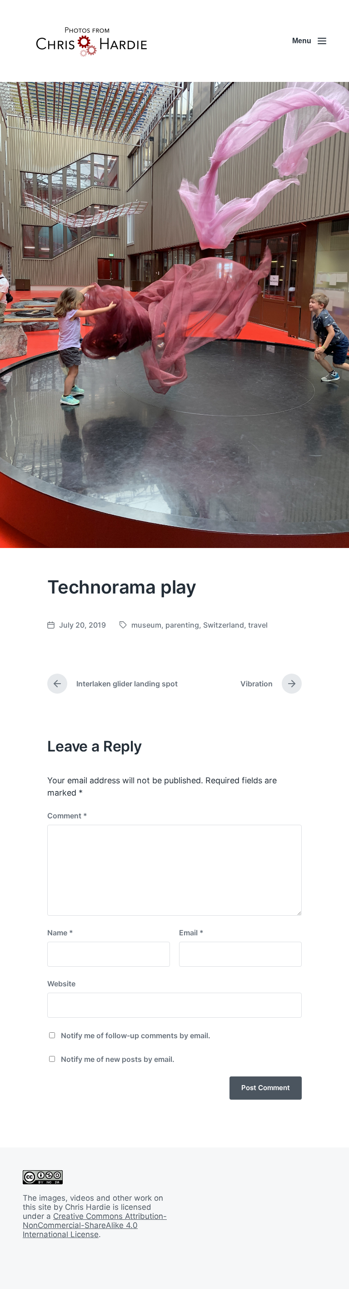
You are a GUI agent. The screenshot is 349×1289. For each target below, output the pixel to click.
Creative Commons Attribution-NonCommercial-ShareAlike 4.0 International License (95, 1225)
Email (191, 932)
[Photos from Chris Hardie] (91, 41)
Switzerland (223, 624)
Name (60, 932)
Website (61, 983)
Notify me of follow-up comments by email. (135, 1035)
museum (146, 624)
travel (258, 624)
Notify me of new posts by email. (117, 1059)
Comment (67, 815)
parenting (182, 624)
